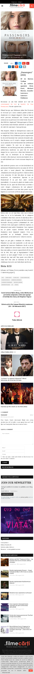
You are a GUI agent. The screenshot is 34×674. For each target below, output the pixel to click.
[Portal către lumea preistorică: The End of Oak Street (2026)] (5, 618)
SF (12, 284)
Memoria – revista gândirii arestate (10, 549)
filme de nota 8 (5, 280)
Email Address (5, 491)
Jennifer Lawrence (16, 280)
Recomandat (16, 52)
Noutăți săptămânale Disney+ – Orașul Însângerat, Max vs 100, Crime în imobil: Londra (21, 572)
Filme (4, 52)
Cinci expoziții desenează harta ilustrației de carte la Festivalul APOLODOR (18, 605)
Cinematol (4, 415)
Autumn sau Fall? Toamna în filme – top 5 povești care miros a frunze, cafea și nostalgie (21, 560)
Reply (31, 415)
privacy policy (24, 497)
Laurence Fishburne (7, 282)
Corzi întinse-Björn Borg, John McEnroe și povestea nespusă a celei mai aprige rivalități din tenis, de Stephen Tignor (17, 295)
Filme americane (9, 52)
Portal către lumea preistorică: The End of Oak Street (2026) (21, 615)
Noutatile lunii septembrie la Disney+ (20, 593)
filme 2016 (16, 277)
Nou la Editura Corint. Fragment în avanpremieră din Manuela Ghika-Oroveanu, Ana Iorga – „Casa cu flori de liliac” (20, 629)
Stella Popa (13, 564)
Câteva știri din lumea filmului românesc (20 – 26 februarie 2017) (17, 305)
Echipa (20, 2)
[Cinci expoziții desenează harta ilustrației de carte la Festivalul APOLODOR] (5, 607)
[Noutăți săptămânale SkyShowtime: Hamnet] (5, 585)
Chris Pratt (8, 277)
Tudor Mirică (7, 57)
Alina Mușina (14, 618)
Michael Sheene (18, 282)
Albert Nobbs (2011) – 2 (8, 352)
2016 (3, 277)
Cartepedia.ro (4, 542)
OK (31, 670)
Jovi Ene (13, 575)
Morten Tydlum (6, 284)
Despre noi (14, 2)
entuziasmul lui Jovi (9, 104)
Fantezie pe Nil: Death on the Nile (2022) (14, 406)
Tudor (16, 284)
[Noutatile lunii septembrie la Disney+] (5, 596)
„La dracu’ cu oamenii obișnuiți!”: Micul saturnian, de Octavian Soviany (13, 379)
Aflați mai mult (6, 672)
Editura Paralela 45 (6, 545)
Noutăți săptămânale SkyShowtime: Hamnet (20, 582)
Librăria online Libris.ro (7, 547)
